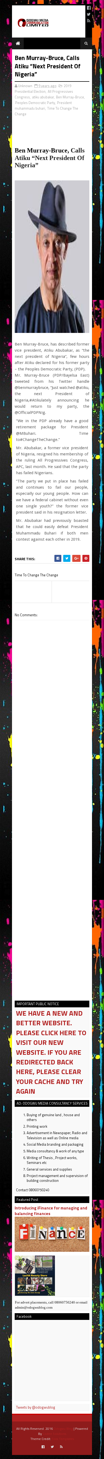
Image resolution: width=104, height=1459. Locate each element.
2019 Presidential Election (43, 88)
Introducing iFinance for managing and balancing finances (51, 1211)
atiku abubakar (43, 97)
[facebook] (89, 8)
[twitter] (89, 14)
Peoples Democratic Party (35, 102)
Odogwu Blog (63, 1428)
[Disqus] (52, 779)
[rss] (88, 20)
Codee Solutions (54, 1433)
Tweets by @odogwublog (35, 1407)
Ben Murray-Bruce (70, 97)
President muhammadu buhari (43, 105)
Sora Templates (63, 1438)
